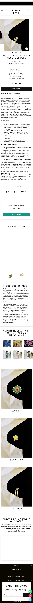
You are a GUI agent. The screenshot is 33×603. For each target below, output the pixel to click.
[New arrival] (16, 389)
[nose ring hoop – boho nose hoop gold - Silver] (6, 252)
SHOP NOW (16, 414)
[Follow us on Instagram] (30, 595)
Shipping (11, 63)
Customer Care (16, 569)
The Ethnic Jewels (16, 10)
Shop (16, 565)
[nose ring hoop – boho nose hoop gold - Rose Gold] (8, 252)
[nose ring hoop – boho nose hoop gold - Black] (9, 252)
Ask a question (16, 186)
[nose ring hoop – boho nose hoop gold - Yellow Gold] (4, 252)
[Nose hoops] (16, 487)
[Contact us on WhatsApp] (30, 591)
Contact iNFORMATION (16, 580)
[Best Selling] (16, 438)
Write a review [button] (16, 214)
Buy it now (16, 88)
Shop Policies (16, 573)
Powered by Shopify (16, 601)
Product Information (16, 576)
